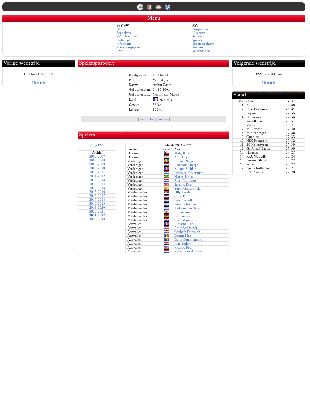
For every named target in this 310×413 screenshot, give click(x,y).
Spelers (197, 40)
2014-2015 (97, 188)
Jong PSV (97, 145)
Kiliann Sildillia (185, 169)
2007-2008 (97, 160)
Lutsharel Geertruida (188, 172)
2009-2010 (97, 168)
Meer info (39, 82)
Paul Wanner (183, 216)
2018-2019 (97, 203)
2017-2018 (97, 199)
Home (121, 29)
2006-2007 (97, 156)
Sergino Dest (183, 184)
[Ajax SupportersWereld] (140, 9)
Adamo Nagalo (185, 161)
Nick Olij (180, 157)
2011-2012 (97, 176)
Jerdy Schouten (185, 204)
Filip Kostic (182, 192)
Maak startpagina (128, 47)
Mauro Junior (183, 176)
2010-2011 (97, 172)
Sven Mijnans (183, 220)
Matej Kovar (183, 153)
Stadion (197, 47)
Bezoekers (124, 32)
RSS (119, 51)
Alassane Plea (183, 224)
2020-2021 (97, 211)
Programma (200, 29)
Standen (197, 36)
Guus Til (180, 196)
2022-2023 (97, 219)
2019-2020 (97, 207)
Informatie (124, 43)
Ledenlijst (123, 40)
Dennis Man (182, 235)
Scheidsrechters (203, 43)
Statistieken (147, 119)
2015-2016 (97, 191)
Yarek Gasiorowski (187, 188)
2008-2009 (97, 164)
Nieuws (163, 119)
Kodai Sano (182, 212)
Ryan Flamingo (185, 180)
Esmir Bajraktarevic (188, 239)
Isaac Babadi (183, 200)
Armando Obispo (186, 165)
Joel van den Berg (187, 208)
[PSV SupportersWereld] (159, 9)
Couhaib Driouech (187, 231)
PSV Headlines (127, 36)
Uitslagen (198, 32)
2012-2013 (97, 180)
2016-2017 (97, 195)
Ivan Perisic (182, 243)
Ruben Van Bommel (188, 251)
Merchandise (201, 51)
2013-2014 (97, 184)
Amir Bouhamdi (185, 227)
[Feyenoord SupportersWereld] (149, 9)
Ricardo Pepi (183, 247)
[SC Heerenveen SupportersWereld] (167, 9)
